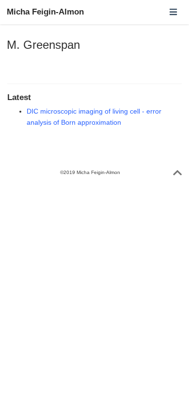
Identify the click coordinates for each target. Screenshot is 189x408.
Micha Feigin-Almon (45, 11)
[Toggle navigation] (173, 11)
